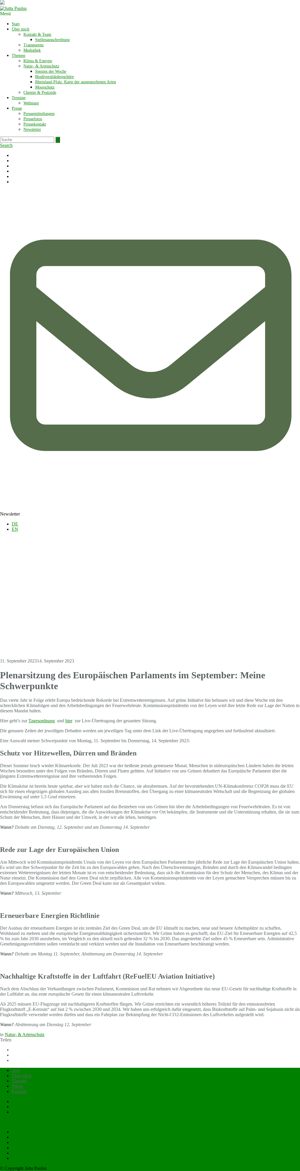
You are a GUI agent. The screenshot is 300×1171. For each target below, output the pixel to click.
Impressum (22, 1106)
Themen (18, 55)
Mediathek (32, 50)
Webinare (31, 103)
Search (6, 145)
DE (15, 523)
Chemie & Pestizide (39, 92)
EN (15, 529)
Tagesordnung (41, 720)
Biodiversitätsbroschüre (54, 76)
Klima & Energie (37, 61)
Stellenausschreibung (52, 40)
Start (16, 24)
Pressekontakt (34, 124)
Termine (18, 98)
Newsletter (32, 129)
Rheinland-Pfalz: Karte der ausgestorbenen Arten (75, 82)
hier (68, 720)
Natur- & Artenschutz (41, 66)
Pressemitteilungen (38, 113)
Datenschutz (23, 1111)
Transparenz (33, 45)
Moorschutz (44, 87)
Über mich (20, 29)
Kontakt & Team (37, 34)
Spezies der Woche (50, 71)
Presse (17, 108)
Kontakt (19, 1091)
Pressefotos (32, 119)
